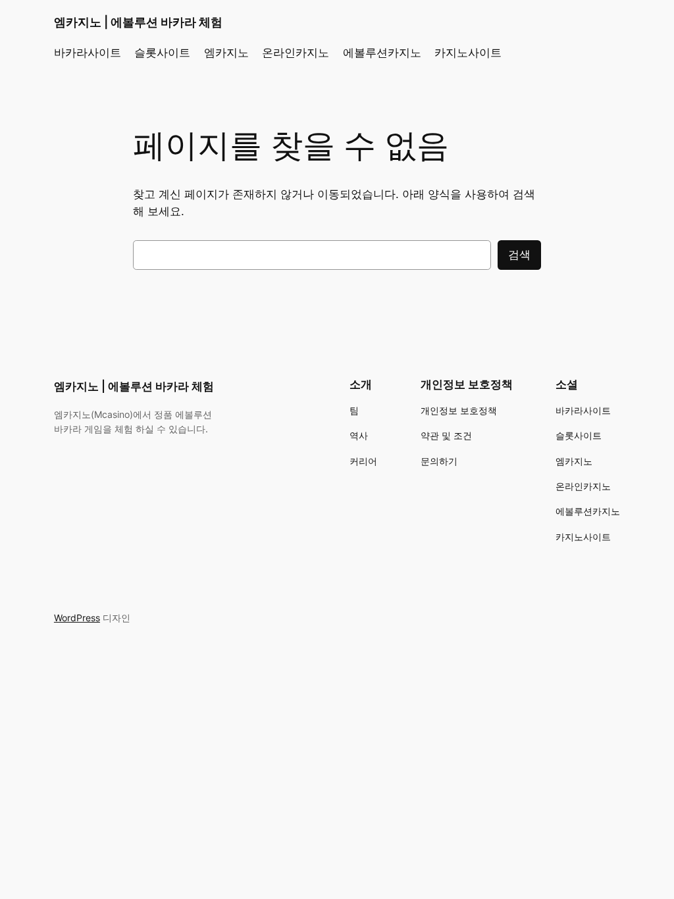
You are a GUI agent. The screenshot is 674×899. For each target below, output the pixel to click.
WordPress (77, 617)
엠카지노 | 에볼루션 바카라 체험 (138, 22)
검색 (519, 254)
